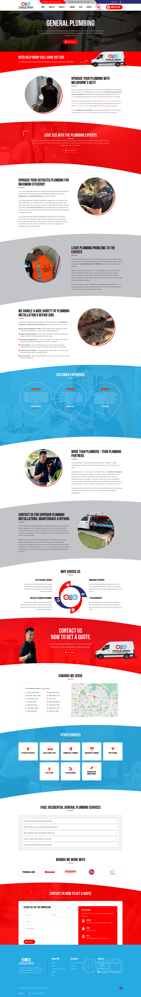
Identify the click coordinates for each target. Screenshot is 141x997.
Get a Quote (71, 42)
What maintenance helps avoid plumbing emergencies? (39, 833)
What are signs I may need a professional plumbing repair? (40, 827)
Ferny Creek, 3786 (33, 692)
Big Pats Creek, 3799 (33, 695)
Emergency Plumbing (58, 969)
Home (43, 7)
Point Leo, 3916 (54, 711)
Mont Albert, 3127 (54, 695)
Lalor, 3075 (52, 699)
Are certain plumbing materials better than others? (38, 845)
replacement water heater (105, 101)
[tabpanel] (36, 402)
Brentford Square (54, 702)
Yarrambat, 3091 (54, 705)
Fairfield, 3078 (31, 702)
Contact (89, 7)
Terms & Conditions (76, 963)
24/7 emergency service (81, 106)
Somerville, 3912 (32, 699)
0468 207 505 (115, 7)
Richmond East (32, 711)
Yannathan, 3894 (32, 708)
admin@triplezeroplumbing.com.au (98, 938)
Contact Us (73, 969)
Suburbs (72, 7)
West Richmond (32, 705)
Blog (80, 7)
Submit (30, 942)
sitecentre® (40, 993)
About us (54, 966)
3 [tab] (72, 429)
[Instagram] (121, 988)
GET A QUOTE (71, 652)
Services (61, 7)
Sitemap (73, 966)
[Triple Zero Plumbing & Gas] (26, 5)
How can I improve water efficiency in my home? (37, 839)
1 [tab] (69, 429)
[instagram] (120, 2)
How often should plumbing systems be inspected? (38, 821)
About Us (51, 7)
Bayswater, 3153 (54, 692)
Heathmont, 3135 (54, 708)
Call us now (44, 547)
